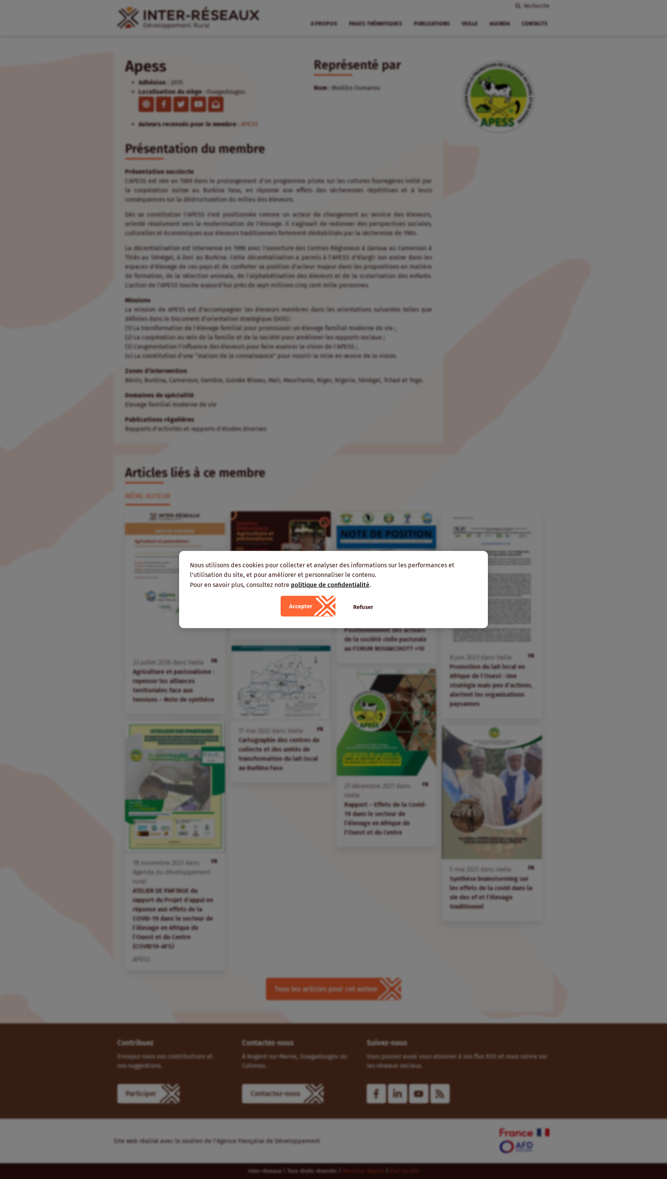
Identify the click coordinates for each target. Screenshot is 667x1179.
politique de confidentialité (330, 584)
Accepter (300, 606)
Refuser (363, 607)
